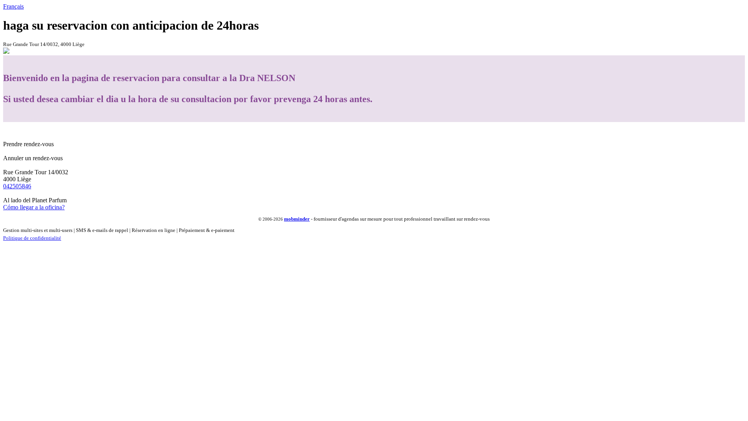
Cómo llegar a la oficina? (34, 207)
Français (13, 6)
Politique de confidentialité (32, 238)
